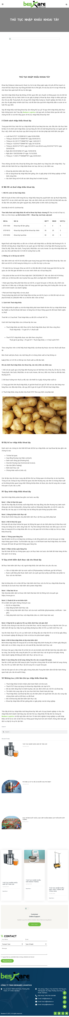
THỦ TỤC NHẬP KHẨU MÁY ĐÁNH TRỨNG (33, 881)
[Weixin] (64, 1007)
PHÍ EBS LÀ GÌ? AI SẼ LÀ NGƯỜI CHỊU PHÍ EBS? (37, 781)
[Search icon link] (66, 4)
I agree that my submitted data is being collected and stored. (18, 957)
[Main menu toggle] (3, 4)
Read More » (5, 891)
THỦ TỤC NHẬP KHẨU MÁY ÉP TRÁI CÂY (35, 744)
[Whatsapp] (64, 1002)
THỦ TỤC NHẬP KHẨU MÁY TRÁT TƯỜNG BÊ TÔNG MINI (56, 889)
